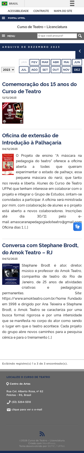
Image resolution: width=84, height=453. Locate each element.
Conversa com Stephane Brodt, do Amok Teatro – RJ (40, 248)
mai (66, 62)
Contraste (41, 11)
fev (34, 62)
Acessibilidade (18, 11)
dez (77, 69)
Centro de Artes (20, 383)
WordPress (48, 443)
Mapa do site (63, 11)
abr (56, 62)
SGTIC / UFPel (56, 446)
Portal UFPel (16, 18)
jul (23, 69)
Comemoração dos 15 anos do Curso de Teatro (39, 87)
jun (77, 62)
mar (45, 62)
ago (34, 69)
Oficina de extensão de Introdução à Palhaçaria (31, 138)
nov (66, 69)
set (45, 69)
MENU (10, 36)
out (56, 69)
